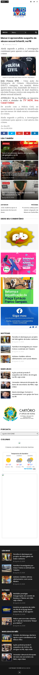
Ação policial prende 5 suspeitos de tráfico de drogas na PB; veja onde (24, 375)
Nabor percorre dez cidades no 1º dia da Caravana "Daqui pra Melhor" (25, 621)
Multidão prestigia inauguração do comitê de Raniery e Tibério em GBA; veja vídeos (24, 597)
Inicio (4, 32)
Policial (14, 44)
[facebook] (37, 1)
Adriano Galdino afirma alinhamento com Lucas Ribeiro (24, 357)
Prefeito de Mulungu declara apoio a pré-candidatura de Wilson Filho (24, 637)
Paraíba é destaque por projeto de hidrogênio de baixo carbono (25, 338)
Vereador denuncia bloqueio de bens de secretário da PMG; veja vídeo (25, 384)
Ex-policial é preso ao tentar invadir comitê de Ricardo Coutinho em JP (16, 174)
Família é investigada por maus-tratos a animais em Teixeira (25, 348)
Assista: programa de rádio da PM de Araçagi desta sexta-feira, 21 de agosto (24, 609)
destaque (8, 44)
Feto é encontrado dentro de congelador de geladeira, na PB (18, 154)
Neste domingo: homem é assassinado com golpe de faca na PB (25, 394)
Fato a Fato (26, 668)
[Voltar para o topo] (19, 672)
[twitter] (34, 1)
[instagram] (31, 1)
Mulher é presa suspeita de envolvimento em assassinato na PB (18, 194)
